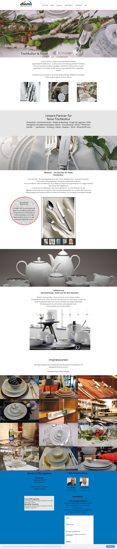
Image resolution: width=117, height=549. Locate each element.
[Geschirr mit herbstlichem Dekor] (58, 387)
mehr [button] (59, 546)
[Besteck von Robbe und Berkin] (97, 387)
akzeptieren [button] (110, 546)
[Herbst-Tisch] (19, 411)
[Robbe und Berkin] (58, 411)
